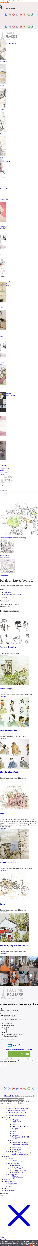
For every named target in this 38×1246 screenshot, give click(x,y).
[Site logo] (9, 40)
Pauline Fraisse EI (10, 1096)
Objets (10, 1186)
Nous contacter (4, 2)
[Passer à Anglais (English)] (9, 21)
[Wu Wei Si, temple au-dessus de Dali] (14, 942)
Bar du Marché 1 (5, 555)
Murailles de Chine (17, 1172)
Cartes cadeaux (12, 1183)
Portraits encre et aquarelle (20, 1144)
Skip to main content (18, 1)
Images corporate (17, 1147)
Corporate (11, 1146)
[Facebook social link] (5, 589)
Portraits (10, 1140)
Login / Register (9, 1190)
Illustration (8, 537)
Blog (5, 1031)
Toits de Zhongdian (8, 862)
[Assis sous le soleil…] (14, 643)
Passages (14, 1160)
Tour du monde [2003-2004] (20, 1137)
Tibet (2, 814)
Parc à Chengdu (6, 689)
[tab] (7, 592)
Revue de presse (9, 1025)
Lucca (13, 1133)
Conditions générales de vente (13, 1034)
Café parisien (4, 575)
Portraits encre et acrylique (20, 1142)
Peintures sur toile (13, 1163)
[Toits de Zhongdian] (14, 858)
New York (15, 1128)
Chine (13, 1123)
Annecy (14, 1139)
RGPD (6, 1032)
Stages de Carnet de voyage (16, 1110)
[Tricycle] (14, 900)
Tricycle (3, 904)
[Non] (34, 1245)
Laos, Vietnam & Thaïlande (20, 1126)
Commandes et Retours (11, 1036)
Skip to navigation (6, 1)
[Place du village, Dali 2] (14, 768)
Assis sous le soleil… (8, 647)
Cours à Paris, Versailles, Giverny (18, 1108)
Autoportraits (16, 1165)
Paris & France (16, 1121)
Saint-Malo (15, 1135)
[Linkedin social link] (13, 589)
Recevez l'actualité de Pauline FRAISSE (19, 1049)
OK (31, 1245)
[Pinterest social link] (11, 589)
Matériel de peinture (14, 1185)
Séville (14, 1131)
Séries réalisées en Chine (15, 1169)
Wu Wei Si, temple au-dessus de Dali (14, 946)
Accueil (2, 537)
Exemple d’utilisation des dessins (22, 1153)
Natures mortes (16, 1149)
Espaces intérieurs (17, 1178)
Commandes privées (18, 1162)
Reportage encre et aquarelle (20, 1155)
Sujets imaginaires (13, 1174)
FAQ (5, 1029)
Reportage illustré (13, 1151)
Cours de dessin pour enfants (17, 1116)
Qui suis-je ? (8, 1023)
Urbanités (15, 1176)
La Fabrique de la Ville (19, 1170)
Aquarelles (11, 1158)
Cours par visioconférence (16, 1114)
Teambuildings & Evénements (17, 1112)
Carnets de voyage (13, 1119)
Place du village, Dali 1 (9, 730)
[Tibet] (14, 810)
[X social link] (8, 589)
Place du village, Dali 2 (9, 772)
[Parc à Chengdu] (14, 685)
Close (2, 1195)
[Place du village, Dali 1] (14, 726)
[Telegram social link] (16, 589)
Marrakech (15, 1130)
